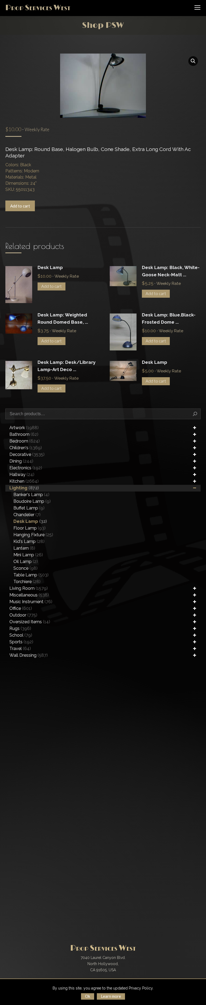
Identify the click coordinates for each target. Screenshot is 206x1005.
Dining (21, 461)
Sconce (25, 568)
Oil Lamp (25, 561)
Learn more (111, 996)
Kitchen (24, 481)
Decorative (27, 454)
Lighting (24, 487)
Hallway (21, 474)
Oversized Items (29, 621)
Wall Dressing (28, 655)
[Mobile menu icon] (197, 7)
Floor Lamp (29, 528)
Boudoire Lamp (32, 501)
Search (195, 414)
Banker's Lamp (31, 494)
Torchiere (27, 581)
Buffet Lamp (29, 508)
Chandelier (27, 514)
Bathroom (23, 434)
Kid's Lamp (29, 541)
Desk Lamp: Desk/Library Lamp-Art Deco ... (66, 366)
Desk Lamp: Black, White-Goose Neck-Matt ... (171, 271)
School (20, 635)
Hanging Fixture (33, 534)
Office (20, 608)
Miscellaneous (29, 595)
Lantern (24, 548)
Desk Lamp (50, 267)
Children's (25, 447)
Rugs (20, 628)
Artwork (24, 427)
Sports (21, 641)
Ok (87, 996)
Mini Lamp (28, 554)
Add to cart (20, 205)
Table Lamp (31, 574)
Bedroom (24, 441)
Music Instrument (30, 601)
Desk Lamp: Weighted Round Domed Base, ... (63, 318)
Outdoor (23, 615)
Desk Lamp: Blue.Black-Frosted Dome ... (169, 318)
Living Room (28, 588)
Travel (20, 648)
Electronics (25, 467)
